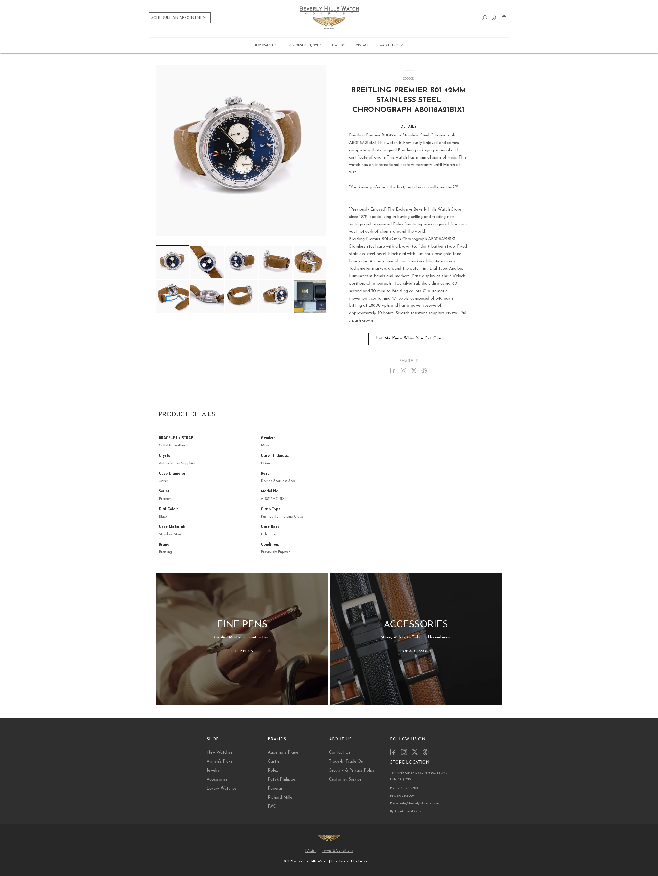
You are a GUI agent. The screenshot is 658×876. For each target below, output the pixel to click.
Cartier (274, 761)
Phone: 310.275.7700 (404, 788)
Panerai (275, 788)
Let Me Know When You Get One (408, 338)
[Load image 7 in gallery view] (206, 296)
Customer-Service (345, 779)
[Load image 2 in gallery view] (206, 262)
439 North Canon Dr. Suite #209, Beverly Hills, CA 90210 (418, 776)
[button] (265, 45)
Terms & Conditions (337, 851)
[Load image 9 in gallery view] (275, 296)
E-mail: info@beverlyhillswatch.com (415, 803)
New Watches (219, 752)
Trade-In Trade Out (347, 761)
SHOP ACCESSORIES (416, 651)
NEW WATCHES (265, 45)
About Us (340, 739)
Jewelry (213, 770)
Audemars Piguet (284, 752)
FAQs (310, 851)
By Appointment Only (405, 811)
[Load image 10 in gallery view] (310, 296)
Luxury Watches (221, 788)
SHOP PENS (242, 651)
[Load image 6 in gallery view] (172, 296)
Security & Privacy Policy (352, 770)
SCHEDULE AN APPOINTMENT (179, 18)
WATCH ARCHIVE (392, 45)
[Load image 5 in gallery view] (310, 262)
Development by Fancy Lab (353, 861)
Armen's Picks (219, 761)
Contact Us (339, 752)
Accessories (217, 779)
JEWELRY (338, 45)
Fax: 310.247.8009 (402, 796)
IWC (272, 806)
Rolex (273, 770)
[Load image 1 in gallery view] (172, 262)
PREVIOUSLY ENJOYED (304, 45)
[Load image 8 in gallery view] (241, 296)
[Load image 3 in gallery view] (241, 262)
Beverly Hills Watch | (313, 861)
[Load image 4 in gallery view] (275, 262)
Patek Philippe (281, 779)
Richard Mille (280, 797)
